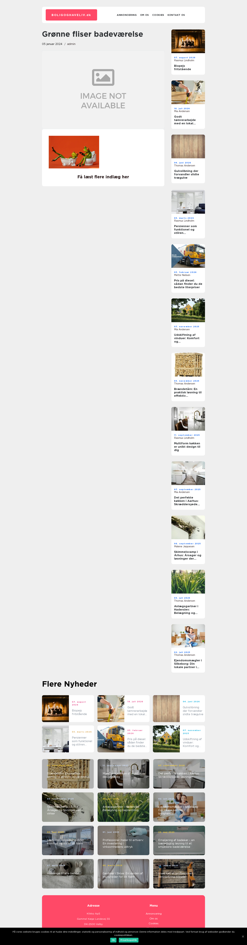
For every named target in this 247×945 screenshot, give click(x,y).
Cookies (158, 15)
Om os (144, 15)
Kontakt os (176, 15)
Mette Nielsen (182, 275)
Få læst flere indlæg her (103, 176)
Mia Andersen (182, 111)
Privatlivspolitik (128, 940)
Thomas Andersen (184, 165)
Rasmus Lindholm (184, 60)
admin (71, 44)
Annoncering (127, 15)
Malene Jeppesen (184, 546)
